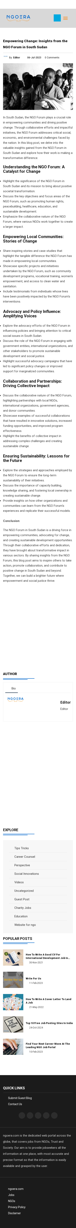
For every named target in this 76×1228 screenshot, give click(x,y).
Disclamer (14, 1213)
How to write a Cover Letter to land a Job (48, 1001)
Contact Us (15, 1104)
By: (14, 57)
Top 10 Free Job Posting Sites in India (49, 1023)
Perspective (22, 865)
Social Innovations (26, 874)
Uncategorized (24, 891)
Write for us (33, 978)
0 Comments (52, 57)
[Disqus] (38, 772)
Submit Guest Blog (20, 1098)
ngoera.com (16, 1188)
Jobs (11, 1195)
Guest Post (21, 899)
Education (21, 916)
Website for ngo (25, 925)
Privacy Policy (17, 1207)
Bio (13, 688)
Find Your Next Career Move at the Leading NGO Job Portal (48, 1045)
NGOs (11, 1201)
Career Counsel (24, 857)
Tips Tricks (21, 848)
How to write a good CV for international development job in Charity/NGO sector (47, 956)
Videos (19, 882)
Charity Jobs (22, 908)
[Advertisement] (38, 625)
